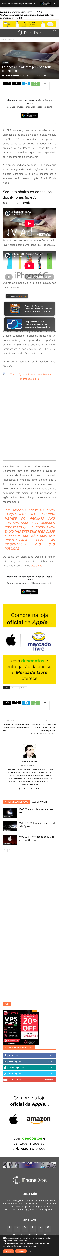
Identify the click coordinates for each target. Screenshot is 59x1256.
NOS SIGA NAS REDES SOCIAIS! (19, 1047)
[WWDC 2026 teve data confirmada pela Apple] (10, 826)
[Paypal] (25, 1229)
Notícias (11, 39)
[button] (4, 33)
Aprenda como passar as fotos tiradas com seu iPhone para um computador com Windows (43, 729)
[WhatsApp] (35, 86)
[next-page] (9, 850)
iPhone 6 (15, 688)
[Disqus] (29, 892)
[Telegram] (26, 86)
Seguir (51, 1062)
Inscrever (49, 1080)
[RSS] (40, 1229)
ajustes (32, 1246)
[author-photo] (29, 758)
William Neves (13, 75)
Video (23, 688)
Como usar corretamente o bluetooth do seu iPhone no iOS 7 (16, 727)
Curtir (51, 1056)
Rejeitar (21, 1251)
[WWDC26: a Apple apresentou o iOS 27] (10, 813)
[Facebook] (20, 788)
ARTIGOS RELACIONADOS (16, 802)
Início (3, 39)
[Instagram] (26, 788)
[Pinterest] (33, 1229)
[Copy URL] (7, 86)
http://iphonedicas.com (29, 765)
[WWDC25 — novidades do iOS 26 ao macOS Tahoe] (10, 840)
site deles (36, 565)
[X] (16, 86)
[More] (45, 86)
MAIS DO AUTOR (39, 802)
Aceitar (8, 1251)
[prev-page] (4, 850)
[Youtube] (38, 788)
